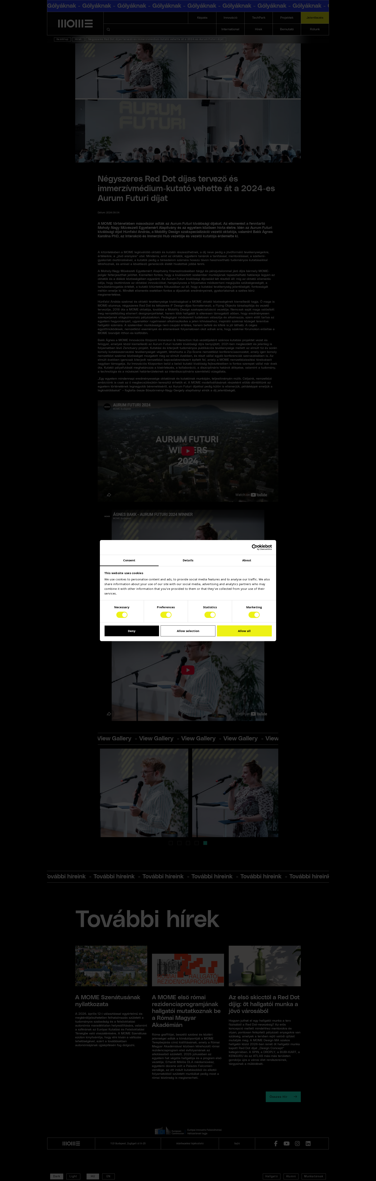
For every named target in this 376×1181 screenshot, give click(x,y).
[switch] (166, 615)
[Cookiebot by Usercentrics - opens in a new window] (255, 547)
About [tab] (246, 560)
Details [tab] (188, 560)
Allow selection (188, 631)
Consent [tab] (129, 560)
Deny (132, 631)
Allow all (244, 631)
